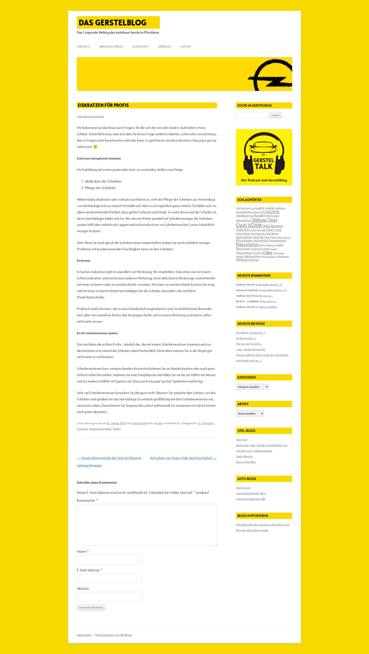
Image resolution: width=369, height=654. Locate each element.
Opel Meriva (272, 233)
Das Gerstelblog (112, 22)
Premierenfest (277, 240)
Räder (280, 245)
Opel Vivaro (276, 237)
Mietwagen (272, 215)
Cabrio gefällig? (267, 307)
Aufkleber (281, 208)
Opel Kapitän (258, 233)
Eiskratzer (208, 423)
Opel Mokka (244, 237)
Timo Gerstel (139, 423)
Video (267, 252)
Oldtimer (259, 220)
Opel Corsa (274, 230)
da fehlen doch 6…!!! (270, 284)
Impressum (164, 46)
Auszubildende (243, 211)
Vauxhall (273, 249)
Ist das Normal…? (246, 338)
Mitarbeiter (243, 220)
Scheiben (82, 429)
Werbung (242, 259)
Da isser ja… (265, 295)
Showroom (243, 249)
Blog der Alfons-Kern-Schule (252, 530)
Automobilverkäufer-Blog (251, 493)
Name (83, 551)
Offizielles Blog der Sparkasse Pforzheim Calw (263, 524)
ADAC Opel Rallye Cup (245, 208)
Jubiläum (242, 215)
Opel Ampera (272, 225)
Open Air (287, 237)
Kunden (259, 215)
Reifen (262, 245)
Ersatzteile (271, 211)
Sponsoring (256, 249)
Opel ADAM (249, 225)
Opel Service (261, 237)
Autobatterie (257, 212)
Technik (158, 423)
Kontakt (186, 46)
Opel (272, 220)
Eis (199, 423)
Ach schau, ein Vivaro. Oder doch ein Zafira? (183, 458)
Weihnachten (252, 256)
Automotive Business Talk (250, 499)
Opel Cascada (258, 229)
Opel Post (241, 439)
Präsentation (247, 244)
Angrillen (270, 208)
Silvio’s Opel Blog (246, 462)
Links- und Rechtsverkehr (250, 349)
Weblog (240, 256)
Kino (251, 215)
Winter (117, 429)
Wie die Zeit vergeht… (249, 344)
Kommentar (87, 500)
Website (83, 588)
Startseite (83, 46)
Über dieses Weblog (111, 46)
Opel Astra (243, 230)
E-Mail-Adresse (89, 570)
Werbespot (283, 256)
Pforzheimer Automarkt (252, 240)
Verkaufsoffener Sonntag (249, 253)
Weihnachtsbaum (269, 256)
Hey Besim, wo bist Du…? (250, 332)
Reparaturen (271, 245)
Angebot (259, 208)
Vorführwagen (279, 253)
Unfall (266, 248)
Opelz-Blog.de (244, 456)
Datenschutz (141, 46)
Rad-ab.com (243, 487)
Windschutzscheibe (100, 429)
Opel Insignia (243, 233)
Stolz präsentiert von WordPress (113, 635)
